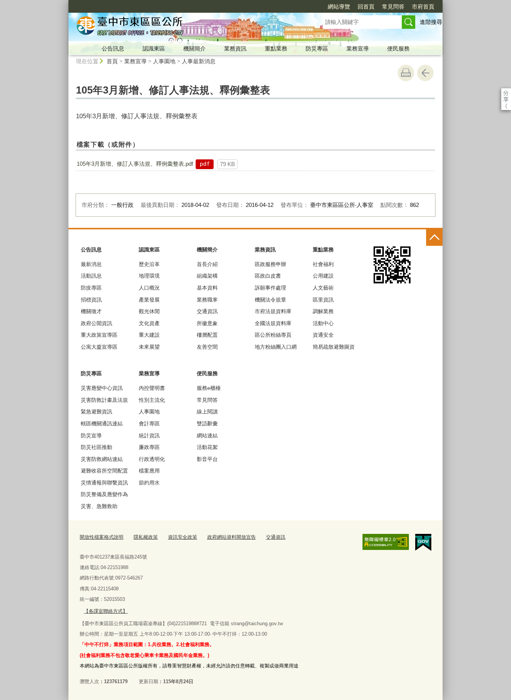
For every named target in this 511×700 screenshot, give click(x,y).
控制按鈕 (434, 237)
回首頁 (366, 6)
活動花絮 (207, 447)
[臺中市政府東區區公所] (186, 27)
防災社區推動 (96, 447)
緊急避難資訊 (96, 412)
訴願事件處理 (270, 288)
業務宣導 (357, 48)
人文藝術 (323, 288)
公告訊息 (113, 48)
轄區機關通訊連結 (102, 424)
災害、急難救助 (99, 506)
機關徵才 (91, 311)
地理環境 (149, 276)
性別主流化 (152, 400)
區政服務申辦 (270, 264)
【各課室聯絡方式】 (106, 611)
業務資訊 (235, 48)
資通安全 (323, 335)
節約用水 (149, 483)
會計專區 (149, 424)
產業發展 (149, 300)
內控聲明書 (152, 388)
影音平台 (207, 459)
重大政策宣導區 (99, 335)
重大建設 (149, 335)
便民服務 (398, 48)
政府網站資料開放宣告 (231, 537)
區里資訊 (323, 300)
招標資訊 (91, 300)
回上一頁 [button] (425, 73)
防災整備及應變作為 (104, 494)
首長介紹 (207, 264)
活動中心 (323, 323)
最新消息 (91, 264)
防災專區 (317, 48)
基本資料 (207, 288)
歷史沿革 (149, 264)
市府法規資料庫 (273, 311)
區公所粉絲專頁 (273, 335)
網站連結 (207, 435)
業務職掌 (207, 300)
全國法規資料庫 (273, 323)
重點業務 (276, 48)
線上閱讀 (207, 412)
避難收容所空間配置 (104, 471)
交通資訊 (207, 311)
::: (65, 3)
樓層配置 (207, 335)
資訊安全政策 (182, 537)
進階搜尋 (431, 22)
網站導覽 (339, 6)
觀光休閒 (149, 311)
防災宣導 (91, 435)
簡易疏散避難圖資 (334, 347)
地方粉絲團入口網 (276, 347)
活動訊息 (91, 276)
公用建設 (323, 276)
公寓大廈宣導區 (99, 347)
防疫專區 (91, 288)
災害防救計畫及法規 (104, 400)
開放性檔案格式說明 (101, 537)
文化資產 (149, 323)
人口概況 (149, 288)
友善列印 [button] (406, 73)
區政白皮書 (268, 276)
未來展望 (149, 347)
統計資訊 (149, 435)
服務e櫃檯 (209, 388)
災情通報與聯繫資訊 (104, 483)
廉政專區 (149, 447)
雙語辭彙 (207, 424)
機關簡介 (194, 48)
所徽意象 (207, 323)
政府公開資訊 (96, 323)
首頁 (112, 61)
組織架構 (207, 276)
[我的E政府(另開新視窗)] (423, 542)
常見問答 (393, 6)
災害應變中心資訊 (102, 388)
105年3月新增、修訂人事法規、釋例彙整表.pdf (135, 164)
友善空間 (207, 347)
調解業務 (323, 311)
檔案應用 (149, 471)
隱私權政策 (146, 537)
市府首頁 (423, 6)
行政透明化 (152, 459)
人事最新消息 (198, 61)
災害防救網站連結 (102, 459)
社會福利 (323, 264)
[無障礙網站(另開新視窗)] (385, 542)
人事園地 (164, 61)
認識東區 (154, 48)
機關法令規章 (270, 300)
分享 (506, 93)
